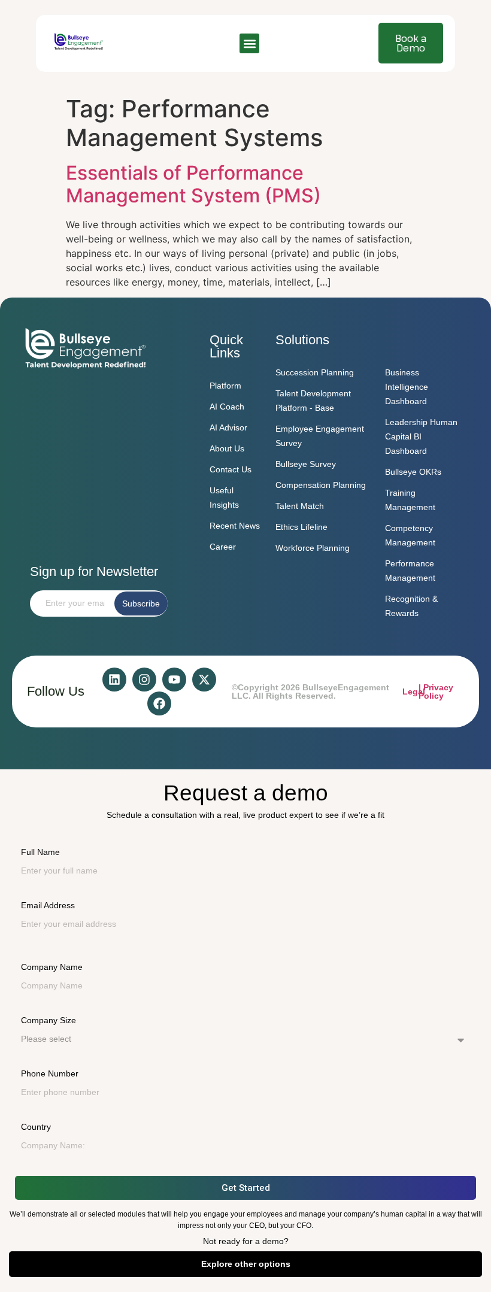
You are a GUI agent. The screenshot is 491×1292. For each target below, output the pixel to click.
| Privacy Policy (436, 691)
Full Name (40, 852)
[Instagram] (144, 680)
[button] (249, 43)
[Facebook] (159, 703)
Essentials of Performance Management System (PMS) (193, 184)
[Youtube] (174, 680)
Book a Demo (410, 43)
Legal (413, 691)
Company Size (48, 1020)
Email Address (48, 905)
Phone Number (49, 1073)
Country (36, 1127)
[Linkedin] (114, 680)
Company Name (52, 967)
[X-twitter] (204, 680)
